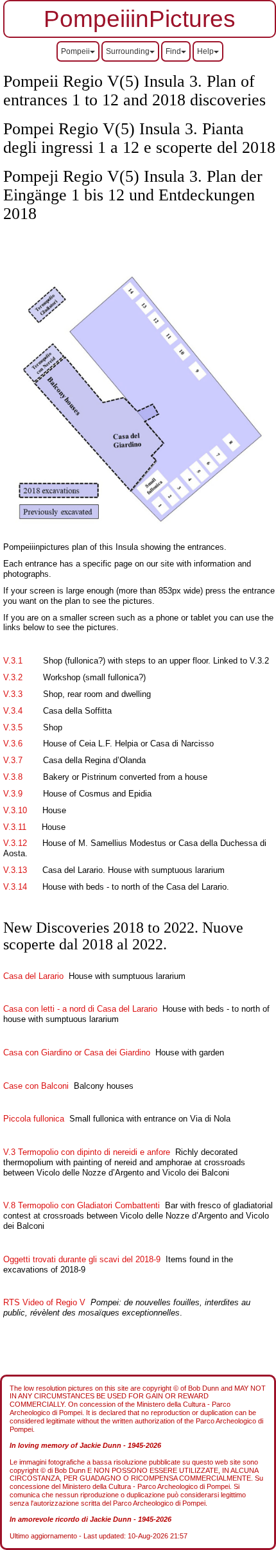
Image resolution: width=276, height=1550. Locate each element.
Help (205, 51)
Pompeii (75, 51)
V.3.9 (12, 793)
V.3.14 (15, 887)
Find (173, 51)
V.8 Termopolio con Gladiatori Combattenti (81, 1205)
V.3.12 (15, 843)
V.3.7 (12, 760)
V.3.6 (12, 743)
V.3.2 (12, 677)
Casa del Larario (33, 976)
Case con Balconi (36, 1086)
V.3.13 (15, 870)
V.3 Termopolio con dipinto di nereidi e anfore (89, 1152)
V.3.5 (12, 727)
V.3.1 (12, 660)
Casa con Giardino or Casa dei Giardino (76, 1052)
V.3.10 (15, 810)
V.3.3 (12, 694)
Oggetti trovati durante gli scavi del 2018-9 (81, 1259)
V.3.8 (12, 777)
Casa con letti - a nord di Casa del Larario (80, 1009)
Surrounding (128, 51)
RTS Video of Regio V (45, 1302)
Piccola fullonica (33, 1118)
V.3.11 (14, 827)
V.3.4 (12, 711)
